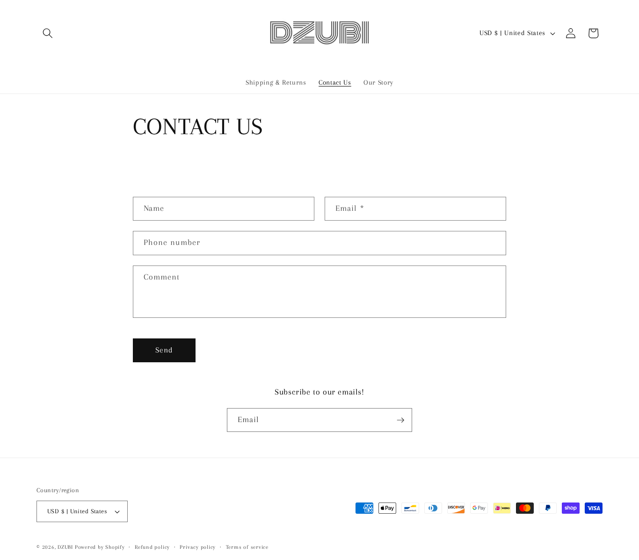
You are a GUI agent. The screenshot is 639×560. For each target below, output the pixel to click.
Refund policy (152, 547)
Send (164, 350)
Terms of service (247, 547)
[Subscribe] (400, 420)
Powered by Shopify (100, 547)
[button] (47, 33)
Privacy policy (198, 547)
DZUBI (65, 547)
